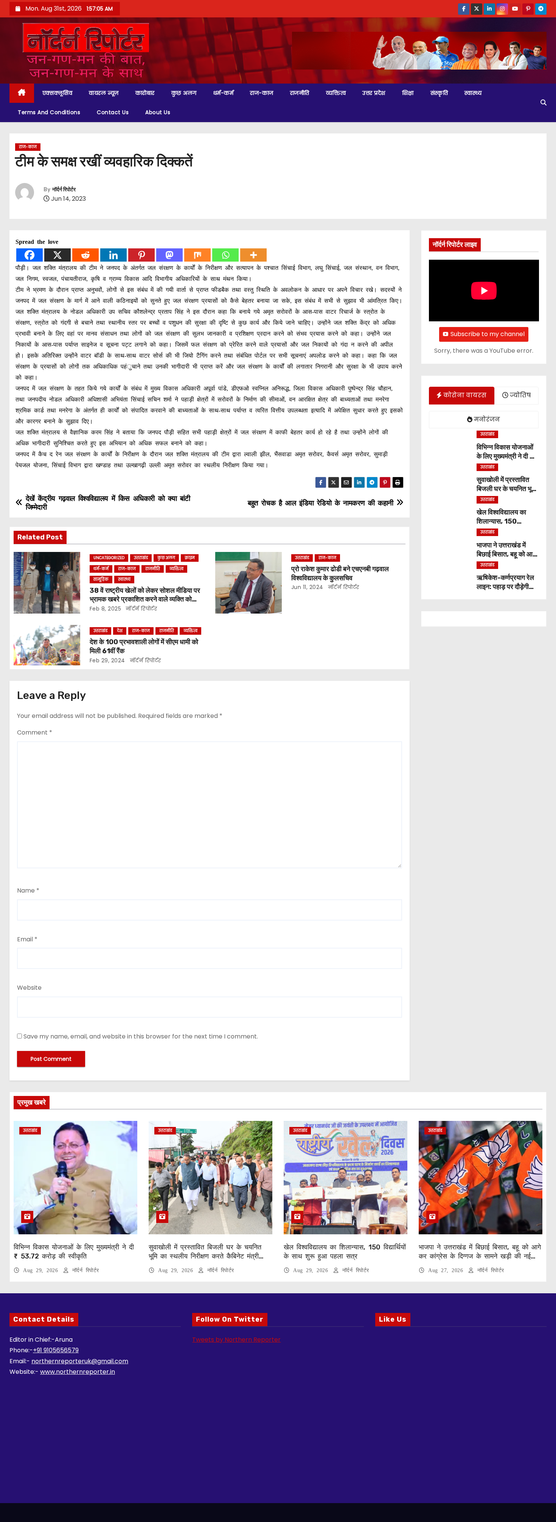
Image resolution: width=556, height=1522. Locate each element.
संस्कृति (439, 93)
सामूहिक (101, 579)
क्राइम (190, 558)
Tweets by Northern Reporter (236, 1339)
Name (28, 890)
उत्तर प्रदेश (373, 93)
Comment (34, 732)
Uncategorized (108, 558)
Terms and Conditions (49, 112)
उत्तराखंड (141, 558)
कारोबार (145, 93)
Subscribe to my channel (487, 334)
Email (27, 939)
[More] (253, 255)
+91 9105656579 (56, 1350)
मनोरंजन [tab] (486, 419)
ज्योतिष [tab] (519, 395)
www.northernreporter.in (77, 1371)
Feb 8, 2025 (105, 608)
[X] (57, 255)
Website (29, 987)
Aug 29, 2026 (42, 1270)
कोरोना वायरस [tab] (464, 395)
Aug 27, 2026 (447, 1270)
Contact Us (113, 112)
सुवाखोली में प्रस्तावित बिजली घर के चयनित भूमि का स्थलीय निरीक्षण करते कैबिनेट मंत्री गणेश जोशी (205, 1256)
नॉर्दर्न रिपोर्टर (64, 189)
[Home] (21, 93)
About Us (157, 112)
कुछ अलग (184, 93)
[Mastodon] (169, 255)
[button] (543, 102)
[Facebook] (29, 255)
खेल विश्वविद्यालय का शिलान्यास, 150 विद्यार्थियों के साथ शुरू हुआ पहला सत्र (345, 1251)
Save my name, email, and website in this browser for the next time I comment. (140, 1036)
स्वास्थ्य (472, 93)
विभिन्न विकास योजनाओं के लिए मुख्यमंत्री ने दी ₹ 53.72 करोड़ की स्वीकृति (74, 1251)
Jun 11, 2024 (307, 587)
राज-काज (261, 93)
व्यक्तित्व (336, 93)
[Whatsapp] (225, 255)
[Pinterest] (141, 255)
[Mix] (197, 255)
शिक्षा (408, 93)
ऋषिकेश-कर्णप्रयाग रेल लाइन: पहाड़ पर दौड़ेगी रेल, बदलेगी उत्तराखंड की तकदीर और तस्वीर (506, 591)
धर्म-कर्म (223, 93)
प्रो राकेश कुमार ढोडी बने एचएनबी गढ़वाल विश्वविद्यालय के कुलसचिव (340, 573)
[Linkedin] (113, 255)
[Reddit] (85, 255)
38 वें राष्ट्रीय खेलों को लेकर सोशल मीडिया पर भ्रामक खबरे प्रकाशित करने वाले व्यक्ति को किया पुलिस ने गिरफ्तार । (145, 599)
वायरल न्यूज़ (104, 93)
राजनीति (299, 93)
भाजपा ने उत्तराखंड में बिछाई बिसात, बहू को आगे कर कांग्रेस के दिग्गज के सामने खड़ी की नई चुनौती (480, 1256)
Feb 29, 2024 (107, 660)
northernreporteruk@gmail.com (79, 1361)
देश (120, 631)
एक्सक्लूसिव (57, 93)
